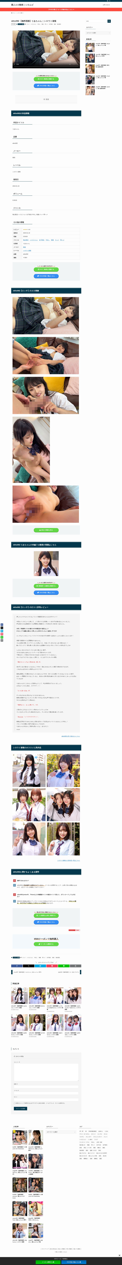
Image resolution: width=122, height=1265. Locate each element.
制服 (42, 24)
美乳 (100, 1155)
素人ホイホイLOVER (102, 1153)
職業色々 (86, 1158)
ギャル (105, 1134)
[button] (17, 966)
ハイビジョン (33, 24)
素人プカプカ (83, 1153)
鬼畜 (100, 1158)
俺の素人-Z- (82, 1145)
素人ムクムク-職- (93, 1155)
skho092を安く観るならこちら (71, 736)
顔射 (91, 1158)
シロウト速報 (21, 24)
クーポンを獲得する (47, 1262)
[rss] (107, 1)
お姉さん (100, 1131)
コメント (17, 1062)
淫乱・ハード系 (87, 1147)
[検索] (110, 1)
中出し (39, 24)
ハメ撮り (90, 1139)
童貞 (100, 1150)
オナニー (93, 1134)
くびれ (106, 1131)
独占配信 (59, 24)
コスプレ (82, 1136)
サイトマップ (45, 1249)
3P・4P (81, 1131)
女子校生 (51, 24)
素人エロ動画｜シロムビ (22, 5)
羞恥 (81, 1158)
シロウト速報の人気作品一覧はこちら (68, 860)
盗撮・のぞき (93, 1150)
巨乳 (81, 1147)
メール (16, 1090)
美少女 (104, 1155)
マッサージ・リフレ (84, 1142)
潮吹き (99, 1147)
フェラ (96, 1139)
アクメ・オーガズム (84, 1134)
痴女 (87, 1150)
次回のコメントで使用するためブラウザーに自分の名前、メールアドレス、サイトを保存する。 (41, 1103)
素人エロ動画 (61, 1249)
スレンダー (88, 1136)
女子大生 (99, 1145)
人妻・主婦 (99, 1142)
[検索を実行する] (109, 21)
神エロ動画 (69, 1249)
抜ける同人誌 (53, 1249)
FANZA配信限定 (92, 1131)
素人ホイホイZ (83, 1155)
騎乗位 (95, 1158)
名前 (16, 1084)
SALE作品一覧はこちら (73, 1262)
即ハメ (46, 24)
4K (86, 1131)
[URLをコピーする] (75, 966)
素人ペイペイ (91, 1153)
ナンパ (28, 24)
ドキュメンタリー (97, 1136)
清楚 (94, 1147)
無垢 (55, 24)
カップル (100, 1134)
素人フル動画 (77, 1249)
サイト (15, 1097)
